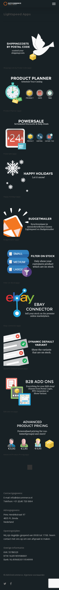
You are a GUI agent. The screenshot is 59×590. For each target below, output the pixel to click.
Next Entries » (29, 467)
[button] (54, 3)
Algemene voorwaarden (34, 575)
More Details (30, 45)
